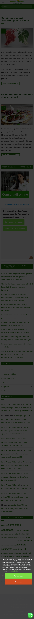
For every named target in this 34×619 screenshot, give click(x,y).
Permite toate (18, 576)
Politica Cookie (14, 571)
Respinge (18, 582)
